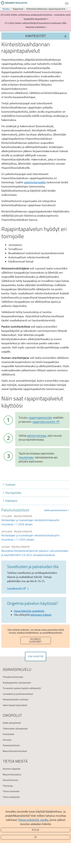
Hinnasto (7, 739)
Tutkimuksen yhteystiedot (15, 728)
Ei (35, 837)
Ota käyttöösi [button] (13, 493)
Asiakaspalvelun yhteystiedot (17, 682)
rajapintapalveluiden (40, 417)
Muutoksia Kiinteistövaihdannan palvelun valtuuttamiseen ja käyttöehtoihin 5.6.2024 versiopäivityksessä (34, 553)
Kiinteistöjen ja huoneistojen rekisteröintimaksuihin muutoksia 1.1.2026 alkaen (30, 522)
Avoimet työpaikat (12, 768)
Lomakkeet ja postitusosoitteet (18, 694)
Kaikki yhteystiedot (12, 723)
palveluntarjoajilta (35, 182)
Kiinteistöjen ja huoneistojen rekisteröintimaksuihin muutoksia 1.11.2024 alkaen (30, 537)
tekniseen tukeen (41, 614)
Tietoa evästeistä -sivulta (33, 819)
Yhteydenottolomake (13, 677)
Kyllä (35, 830)
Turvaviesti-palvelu (12, 688)
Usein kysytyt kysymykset (15, 705)
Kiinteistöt (35, 36)
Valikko (66, 3)
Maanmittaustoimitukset (15, 751)
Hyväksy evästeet (35, 640)
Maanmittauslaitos (12, 774)
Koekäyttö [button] (11, 501)
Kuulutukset (8, 734)
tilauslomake (26, 457)
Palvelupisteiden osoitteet (15, 699)
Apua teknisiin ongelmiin (29, 610)
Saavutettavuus (10, 780)
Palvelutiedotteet (11, 745)
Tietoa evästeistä (11, 797)
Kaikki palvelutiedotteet (55, 510)
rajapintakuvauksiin (43, 422)
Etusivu (6, 8)
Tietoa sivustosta (11, 791)
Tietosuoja (8, 785)
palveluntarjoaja (36, 435)
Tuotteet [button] (10, 484)
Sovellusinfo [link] (14, 588)
